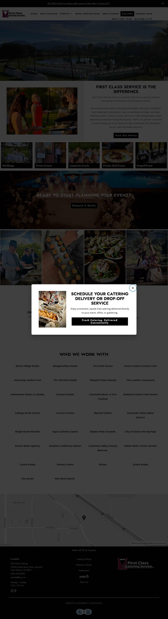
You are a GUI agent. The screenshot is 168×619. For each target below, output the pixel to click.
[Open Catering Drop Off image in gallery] (63, 293)
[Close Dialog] (133, 288)
